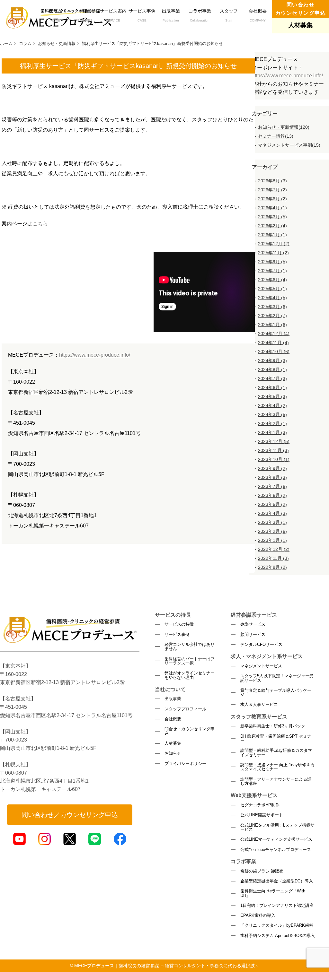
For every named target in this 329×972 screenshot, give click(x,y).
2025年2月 (272, 315)
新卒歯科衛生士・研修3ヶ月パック (272, 726)
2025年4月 (272, 297)
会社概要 (258, 15)
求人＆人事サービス (259, 704)
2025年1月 (272, 324)
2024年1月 (272, 432)
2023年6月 (272, 495)
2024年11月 (273, 342)
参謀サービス (252, 624)
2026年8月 (272, 180)
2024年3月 (272, 414)
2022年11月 (273, 558)
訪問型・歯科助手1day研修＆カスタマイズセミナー (276, 752)
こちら (40, 223)
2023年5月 (272, 504)
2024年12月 (273, 333)
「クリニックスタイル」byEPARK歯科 (276, 925)
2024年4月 (272, 405)
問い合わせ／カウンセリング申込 (70, 814)
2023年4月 (272, 513)
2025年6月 (272, 279)
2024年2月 (272, 423)
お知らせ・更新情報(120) (283, 127)
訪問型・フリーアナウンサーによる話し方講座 (275, 781)
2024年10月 (273, 351)
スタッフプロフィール (185, 709)
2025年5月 (272, 288)
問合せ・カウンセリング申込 (189, 731)
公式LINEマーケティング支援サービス (276, 839)
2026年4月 (272, 207)
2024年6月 (272, 387)
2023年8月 (272, 477)
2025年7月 (272, 270)
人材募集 (172, 743)
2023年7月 (272, 486)
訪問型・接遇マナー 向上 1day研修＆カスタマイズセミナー (277, 767)
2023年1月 (272, 540)
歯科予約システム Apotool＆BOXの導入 (277, 935)
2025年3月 (272, 306)
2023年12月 (273, 441)
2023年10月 (273, 459)
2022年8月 (272, 567)
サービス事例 (142, 15)
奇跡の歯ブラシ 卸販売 (261, 871)
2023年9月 (272, 468)
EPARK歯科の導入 (257, 915)
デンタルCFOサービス (261, 644)
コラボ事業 (200, 15)
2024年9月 (272, 360)
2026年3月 (272, 216)
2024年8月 (272, 369)
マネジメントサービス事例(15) (289, 145)
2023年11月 (273, 450)
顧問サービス (252, 634)
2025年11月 (273, 252)
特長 (84, 15)
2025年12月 (273, 243)
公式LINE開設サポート (261, 815)
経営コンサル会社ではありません (189, 646)
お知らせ (172, 753)
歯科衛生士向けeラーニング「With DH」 (272, 893)
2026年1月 (272, 234)
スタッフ (229, 15)
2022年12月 (273, 549)
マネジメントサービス (261, 666)
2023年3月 (272, 522)
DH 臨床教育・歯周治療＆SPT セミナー (275, 738)
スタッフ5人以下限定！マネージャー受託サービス (277, 678)
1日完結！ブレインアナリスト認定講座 (277, 905)
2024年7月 (272, 378)
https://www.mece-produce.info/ (94, 355)
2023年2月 (272, 531)
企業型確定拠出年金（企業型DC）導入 (276, 881)
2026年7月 (272, 189)
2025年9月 (272, 261)
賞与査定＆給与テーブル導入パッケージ (275, 692)
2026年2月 (272, 225)
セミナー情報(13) (275, 136)
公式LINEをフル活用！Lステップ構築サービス (277, 827)
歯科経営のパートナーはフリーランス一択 (189, 661)
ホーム (55, 15)
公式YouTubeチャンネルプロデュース (275, 849)
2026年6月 (272, 198)
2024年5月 (272, 396)
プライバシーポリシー (185, 763)
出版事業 (171, 15)
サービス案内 (113, 15)
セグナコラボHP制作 (260, 805)
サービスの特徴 (179, 624)
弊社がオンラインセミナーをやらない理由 (189, 675)
